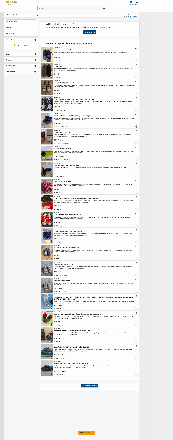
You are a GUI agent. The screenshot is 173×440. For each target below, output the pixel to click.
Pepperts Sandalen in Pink (63, 182)
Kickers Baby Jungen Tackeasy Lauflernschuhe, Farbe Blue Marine (77, 198)
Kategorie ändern (22, 45)
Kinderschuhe (59, 66)
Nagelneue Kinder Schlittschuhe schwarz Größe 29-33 (73, 331)
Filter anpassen (87, 433)
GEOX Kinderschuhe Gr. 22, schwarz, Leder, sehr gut (72, 116)
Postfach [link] (131, 4)
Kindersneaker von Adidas (63, 50)
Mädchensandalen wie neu (63, 264)
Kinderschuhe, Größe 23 (62, 132)
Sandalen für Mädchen (62, 281)
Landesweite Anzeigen (89, 386)
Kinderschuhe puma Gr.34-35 (64, 83)
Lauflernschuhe (11, 22)
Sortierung (135, 16)
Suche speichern (128, 16)
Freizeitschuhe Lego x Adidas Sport (66, 165)
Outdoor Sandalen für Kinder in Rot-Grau (68, 215)
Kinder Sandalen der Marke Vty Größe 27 (68, 248)
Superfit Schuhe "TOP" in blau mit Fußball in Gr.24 (71, 347)
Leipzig (8, 27)
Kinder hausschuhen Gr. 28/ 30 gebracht (68, 231)
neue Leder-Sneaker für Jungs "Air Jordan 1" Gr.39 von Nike (74, 99)
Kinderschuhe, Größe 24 (62, 149)
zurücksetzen (10, 33)
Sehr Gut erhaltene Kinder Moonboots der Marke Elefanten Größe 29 (78, 314)
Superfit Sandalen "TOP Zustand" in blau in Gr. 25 (71, 363)
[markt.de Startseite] (11, 2)
